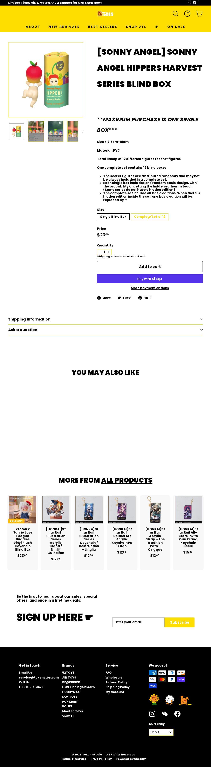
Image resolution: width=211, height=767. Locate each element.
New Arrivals (64, 26)
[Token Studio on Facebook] (177, 714)
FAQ (109, 672)
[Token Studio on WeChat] (165, 714)
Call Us (24, 682)
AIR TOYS (69, 677)
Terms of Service (74, 759)
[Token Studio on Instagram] (152, 714)
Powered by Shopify (131, 759)
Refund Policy (116, 682)
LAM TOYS (69, 697)
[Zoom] (45, 79)
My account (115, 692)
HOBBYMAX (71, 692)
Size (100, 210)
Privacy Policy (101, 759)
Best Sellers (102, 26)
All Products (126, 480)
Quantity (105, 245)
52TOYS (68, 672)
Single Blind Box (113, 216)
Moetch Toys (72, 711)
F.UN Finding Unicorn (78, 687)
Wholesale (114, 677)
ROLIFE (67, 706)
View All (68, 716)
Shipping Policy (118, 687)
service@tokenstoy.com (39, 677)
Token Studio (92, 754)
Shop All (136, 26)
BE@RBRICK (71, 682)
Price (101, 229)
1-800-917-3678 (31, 687)
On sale (176, 26)
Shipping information (29, 319)
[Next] (80, 131)
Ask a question (23, 329)
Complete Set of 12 (149, 216)
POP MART (70, 702)
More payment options (150, 288)
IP (157, 26)
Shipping (103, 256)
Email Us (25, 672)
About (33, 26)
